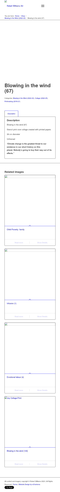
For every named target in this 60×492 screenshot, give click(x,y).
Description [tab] (11, 114)
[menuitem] (43, 5)
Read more (18, 242)
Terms (15, 484)
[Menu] (42, 5)
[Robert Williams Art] (25, 6)
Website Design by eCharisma (29, 484)
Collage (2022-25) (41, 98)
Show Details (42, 242)
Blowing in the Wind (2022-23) (23, 98)
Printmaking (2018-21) (12, 101)
